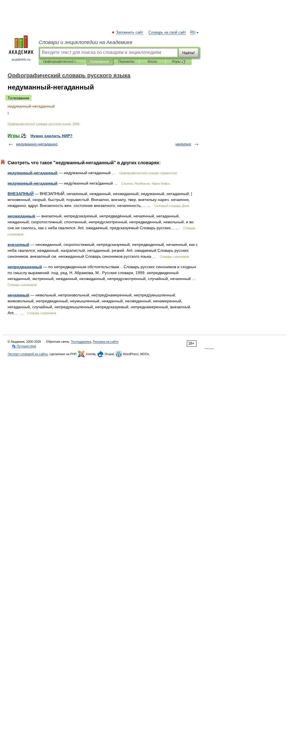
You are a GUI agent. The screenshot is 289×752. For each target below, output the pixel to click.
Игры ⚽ (179, 62)
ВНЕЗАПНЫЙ (21, 193)
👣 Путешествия (24, 346)
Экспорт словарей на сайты (28, 354)
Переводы (126, 62)
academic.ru (21, 60)
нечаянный (18, 295)
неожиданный (21, 216)
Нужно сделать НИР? (51, 136)
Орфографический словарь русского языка (62, 62)
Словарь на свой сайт (167, 32)
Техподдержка (81, 341)
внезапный (18, 244)
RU (192, 32)
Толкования (99, 62)
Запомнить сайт (130, 32)
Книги (152, 62)
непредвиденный (25, 266)
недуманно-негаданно (37, 144)
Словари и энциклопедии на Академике (85, 42)
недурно (183, 144)
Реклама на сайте (106, 341)
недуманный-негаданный (33, 172)
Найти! (188, 53)
